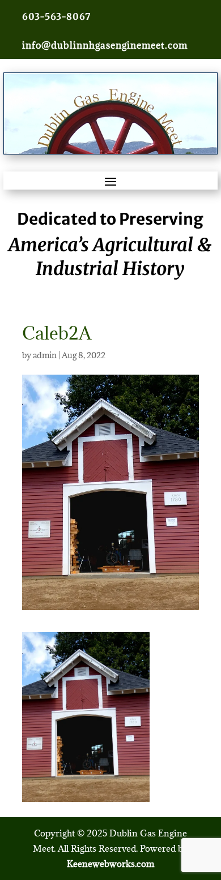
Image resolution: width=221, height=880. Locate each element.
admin (45, 355)
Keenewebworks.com (110, 863)
